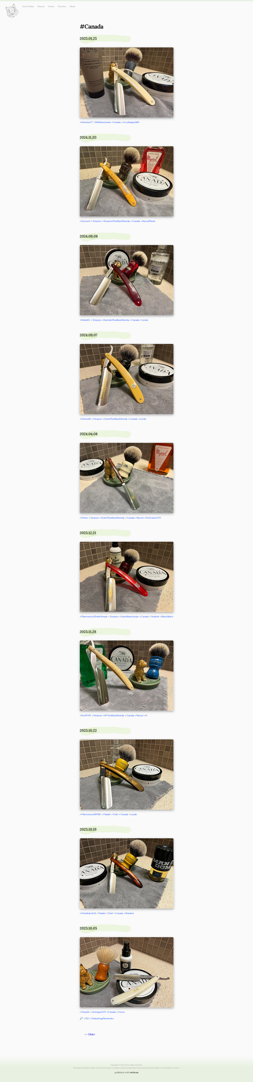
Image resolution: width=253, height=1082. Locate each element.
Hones (51, 6)
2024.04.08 (89, 434)
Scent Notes (28, 6)
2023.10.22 (88, 730)
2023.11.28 (88, 632)
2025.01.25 (88, 38)
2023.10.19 (88, 829)
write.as (134, 1072)
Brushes (62, 6)
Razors (41, 6)
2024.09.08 (89, 236)
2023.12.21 (88, 533)
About (72, 6)
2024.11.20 (88, 137)
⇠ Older (90, 1034)
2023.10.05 (88, 928)
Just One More (12, 6)
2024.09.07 (88, 335)
